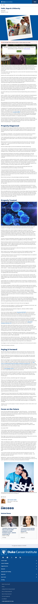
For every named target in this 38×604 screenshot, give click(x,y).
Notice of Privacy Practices (6, 593)
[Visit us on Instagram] (7, 557)
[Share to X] (4, 508)
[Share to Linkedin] (6, 508)
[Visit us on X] (11, 557)
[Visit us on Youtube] (16, 557)
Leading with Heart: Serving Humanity (8, 589)
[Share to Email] (8, 508)
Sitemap (3, 586)
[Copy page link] (13, 508)
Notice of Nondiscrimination (6, 591)
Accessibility (4, 598)
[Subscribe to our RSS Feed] (20, 557)
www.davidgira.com (8, 368)
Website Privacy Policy (5, 584)
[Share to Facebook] (2, 508)
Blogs (4, 4)
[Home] (1, 5)
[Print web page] (10, 508)
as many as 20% (16, 112)
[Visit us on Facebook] (3, 557)
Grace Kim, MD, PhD (21, 312)
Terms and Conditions (5, 596)
